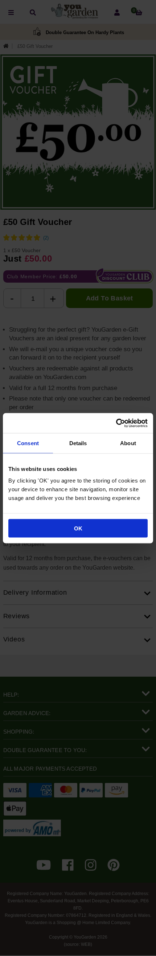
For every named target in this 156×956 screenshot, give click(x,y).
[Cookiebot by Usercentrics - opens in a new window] (116, 423)
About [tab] (128, 443)
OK (78, 528)
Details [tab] (78, 443)
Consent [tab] (28, 443)
